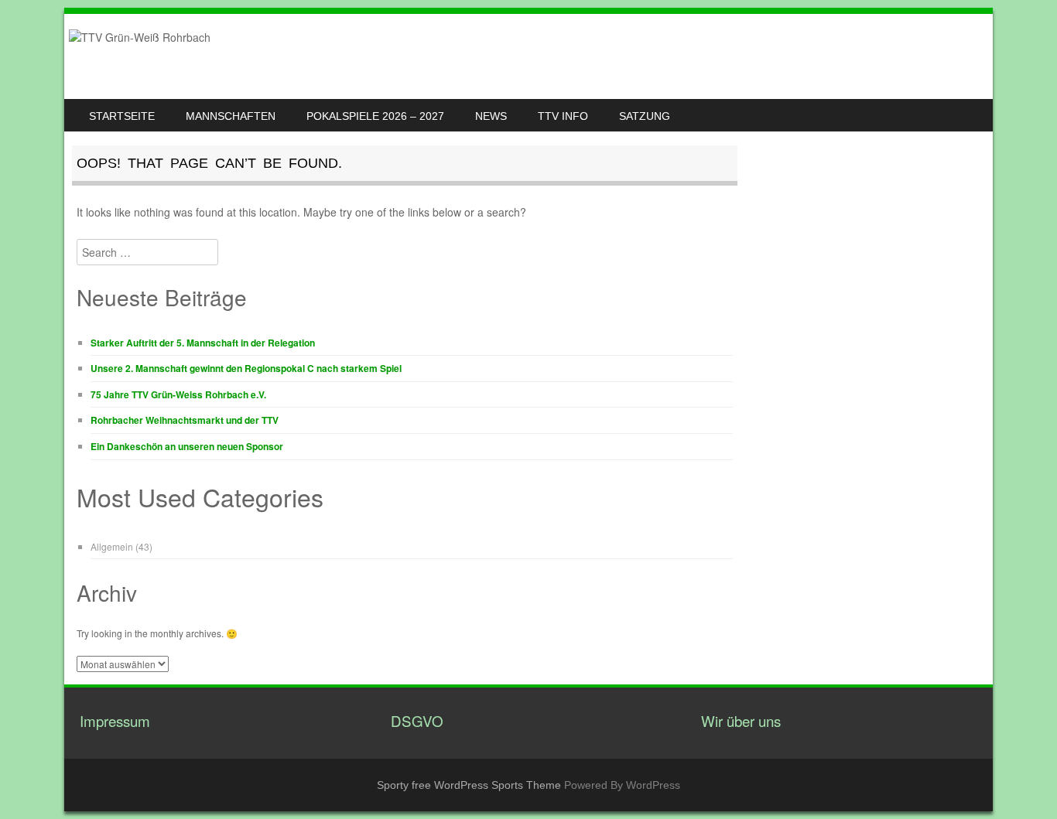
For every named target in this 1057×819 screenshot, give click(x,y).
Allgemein (112, 546)
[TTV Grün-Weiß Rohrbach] (139, 37)
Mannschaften (230, 116)
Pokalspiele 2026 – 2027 (375, 116)
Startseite (122, 116)
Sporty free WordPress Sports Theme (469, 785)
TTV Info (563, 116)
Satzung (644, 116)
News (491, 116)
